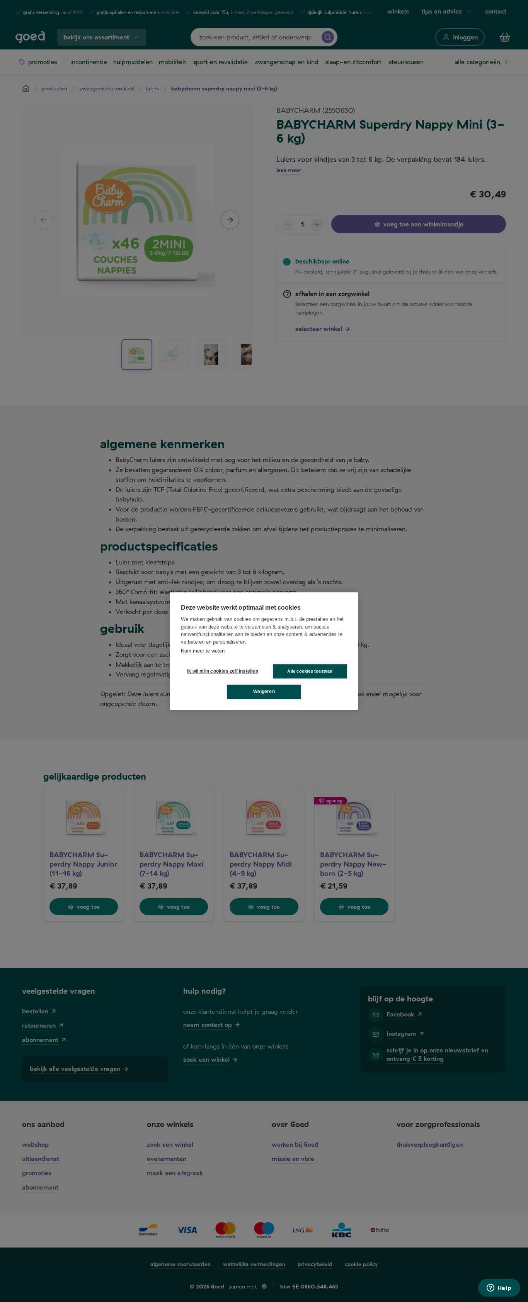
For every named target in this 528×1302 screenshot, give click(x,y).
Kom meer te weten (203, 651)
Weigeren (264, 691)
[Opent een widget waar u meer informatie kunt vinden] (499, 1288)
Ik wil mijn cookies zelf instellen (221, 671)
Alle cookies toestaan (309, 671)
